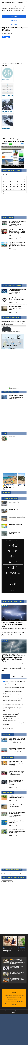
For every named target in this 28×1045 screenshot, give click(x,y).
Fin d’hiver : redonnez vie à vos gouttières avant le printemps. (17, 974)
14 (17, 184)
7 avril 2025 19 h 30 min (14, 806)
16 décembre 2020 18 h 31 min (15, 397)
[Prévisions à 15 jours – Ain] (4, 526)
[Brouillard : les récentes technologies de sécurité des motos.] (4, 308)
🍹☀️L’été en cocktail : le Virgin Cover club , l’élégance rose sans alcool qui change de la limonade (17, 961)
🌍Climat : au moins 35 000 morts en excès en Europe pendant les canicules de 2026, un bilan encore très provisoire (14, 683)
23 (24, 187)
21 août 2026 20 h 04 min (15, 249)
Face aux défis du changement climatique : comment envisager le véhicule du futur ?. (17, 831)
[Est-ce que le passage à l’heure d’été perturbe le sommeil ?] (4, 773)
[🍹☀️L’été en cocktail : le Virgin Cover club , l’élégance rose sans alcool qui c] (6, 961)
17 (3, 187)
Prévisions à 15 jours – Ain (15, 524)
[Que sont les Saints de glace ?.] (4, 397)
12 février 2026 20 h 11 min (15, 786)
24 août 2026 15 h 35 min (14, 224)
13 (13, 184)
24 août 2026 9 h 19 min (8, 663)
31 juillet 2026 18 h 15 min (14, 301)
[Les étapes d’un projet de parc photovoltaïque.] (4, 822)
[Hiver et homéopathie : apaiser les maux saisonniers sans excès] (10, 941)
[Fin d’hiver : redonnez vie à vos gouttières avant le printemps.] (6, 974)
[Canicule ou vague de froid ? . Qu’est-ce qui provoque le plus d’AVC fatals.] (4, 763)
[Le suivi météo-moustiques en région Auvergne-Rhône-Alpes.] (4, 797)
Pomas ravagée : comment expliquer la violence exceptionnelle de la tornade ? (12, 699)
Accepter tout (14, 16)
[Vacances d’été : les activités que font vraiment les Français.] (4, 750)
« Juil (2, 194)
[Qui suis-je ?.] (4, 438)
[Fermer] (26, 1)
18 (6, 187)
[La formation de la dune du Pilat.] (4, 806)
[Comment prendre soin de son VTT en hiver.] (6, 968)
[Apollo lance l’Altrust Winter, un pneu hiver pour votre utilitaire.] (4, 299)
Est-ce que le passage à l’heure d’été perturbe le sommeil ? (16, 772)
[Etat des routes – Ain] (4, 503)
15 (21, 184)
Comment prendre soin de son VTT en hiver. (16, 967)
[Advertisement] (14, 134)
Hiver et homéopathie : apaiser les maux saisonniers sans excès (9, 950)
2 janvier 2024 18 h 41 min (15, 824)
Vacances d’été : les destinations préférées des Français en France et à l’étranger (17, 740)
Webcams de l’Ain (13, 509)
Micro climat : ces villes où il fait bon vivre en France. (17, 813)
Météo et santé (8, 758)
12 (10, 184)
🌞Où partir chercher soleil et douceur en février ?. (9, 487)
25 (6, 189)
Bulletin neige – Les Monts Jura (17, 517)
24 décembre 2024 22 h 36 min (16, 834)
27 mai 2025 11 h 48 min (14, 799)
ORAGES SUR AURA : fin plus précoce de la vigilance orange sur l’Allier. (13, 624)
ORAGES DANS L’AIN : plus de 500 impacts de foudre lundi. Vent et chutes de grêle (13, 703)
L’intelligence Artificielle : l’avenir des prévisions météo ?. (17, 289)
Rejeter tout (14, 24)
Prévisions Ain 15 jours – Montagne (15, 532)
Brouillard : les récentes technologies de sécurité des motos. (16, 308)
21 (17, 187)
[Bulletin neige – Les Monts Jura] (4, 518)
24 (3, 189)
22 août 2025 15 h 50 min (14, 751)
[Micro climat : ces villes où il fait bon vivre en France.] (4, 814)
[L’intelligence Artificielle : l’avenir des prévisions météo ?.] (4, 291)
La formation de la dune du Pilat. (17, 805)
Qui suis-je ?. (12, 436)
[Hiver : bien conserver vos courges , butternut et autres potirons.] (6, 980)
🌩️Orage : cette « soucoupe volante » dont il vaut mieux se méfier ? (13, 688)
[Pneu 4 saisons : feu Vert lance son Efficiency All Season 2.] (4, 223)
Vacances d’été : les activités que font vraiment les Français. (17, 749)
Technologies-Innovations (12, 285)
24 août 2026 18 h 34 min (8, 628)
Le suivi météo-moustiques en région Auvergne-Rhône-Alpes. (17, 796)
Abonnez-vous (6, 329)
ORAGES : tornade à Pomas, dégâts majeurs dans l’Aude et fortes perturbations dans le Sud (12, 714)
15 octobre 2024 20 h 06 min (15, 815)
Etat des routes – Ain (14, 502)
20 (14, 187)
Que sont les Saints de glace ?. (16, 395)
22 (21, 187)
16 (24, 184)
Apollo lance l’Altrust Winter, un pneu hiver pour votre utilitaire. (17, 298)
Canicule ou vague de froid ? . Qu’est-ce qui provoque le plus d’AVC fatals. (16, 763)
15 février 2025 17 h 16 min (15, 311)
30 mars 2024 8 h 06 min (15, 774)
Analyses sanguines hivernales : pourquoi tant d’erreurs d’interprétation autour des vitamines (17, 782)
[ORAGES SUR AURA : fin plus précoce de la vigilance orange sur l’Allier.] (14, 613)
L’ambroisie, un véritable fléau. (22, 949)
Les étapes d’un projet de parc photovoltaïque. (16, 821)
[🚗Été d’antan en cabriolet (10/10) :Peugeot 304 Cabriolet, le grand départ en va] (4, 231)
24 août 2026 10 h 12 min (14, 237)
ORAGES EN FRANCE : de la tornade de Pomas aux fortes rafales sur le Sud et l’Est (12, 708)
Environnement (8, 792)
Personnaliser (14, 20)
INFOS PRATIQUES (8, 217)
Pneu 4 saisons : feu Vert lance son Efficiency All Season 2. (17, 221)
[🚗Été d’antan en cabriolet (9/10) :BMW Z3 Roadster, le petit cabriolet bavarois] (4, 244)
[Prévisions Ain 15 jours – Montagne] (4, 533)
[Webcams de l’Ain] (4, 511)
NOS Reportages (8, 734)
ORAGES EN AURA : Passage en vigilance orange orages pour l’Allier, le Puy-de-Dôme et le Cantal (13, 658)
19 (10, 187)
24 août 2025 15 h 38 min (14, 742)
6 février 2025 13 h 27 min (15, 292)
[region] (14, 13)
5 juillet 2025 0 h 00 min (14, 765)
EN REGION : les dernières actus (12, 601)
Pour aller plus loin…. (10, 392)
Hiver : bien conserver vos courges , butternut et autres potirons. (17, 979)
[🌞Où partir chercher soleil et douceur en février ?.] (10, 478)
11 (6, 184)
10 (3, 184)
